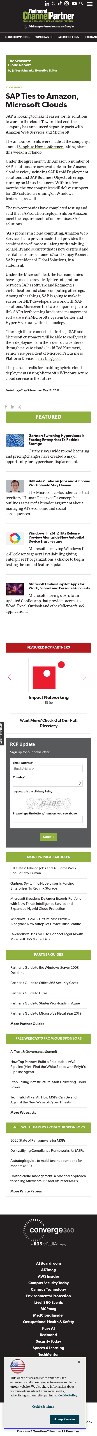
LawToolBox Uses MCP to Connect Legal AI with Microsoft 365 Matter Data (46, 937)
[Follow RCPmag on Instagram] (66, 5)
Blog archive (16, 52)
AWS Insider (48, 1277)
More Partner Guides (27, 1024)
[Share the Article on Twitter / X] (18, 407)
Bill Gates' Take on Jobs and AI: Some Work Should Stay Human (59, 483)
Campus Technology (48, 1290)
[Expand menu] (90, 5)
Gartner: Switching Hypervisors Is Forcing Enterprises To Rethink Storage (56, 440)
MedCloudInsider (48, 1315)
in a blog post (49, 358)
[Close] (79, 1362)
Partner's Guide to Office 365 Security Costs (44, 983)
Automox (52, 704)
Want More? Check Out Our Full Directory (49, 723)
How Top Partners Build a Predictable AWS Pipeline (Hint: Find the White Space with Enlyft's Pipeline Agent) (48, 1067)
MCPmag (49, 1309)
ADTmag (48, 1270)
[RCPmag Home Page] (48, 12)
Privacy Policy (43, 791)
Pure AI (48, 1329)
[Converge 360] (48, 1231)
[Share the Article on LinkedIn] (11, 407)
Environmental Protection (48, 1296)
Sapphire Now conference (40, 147)
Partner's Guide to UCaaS (30, 993)
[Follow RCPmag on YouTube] (74, 4)
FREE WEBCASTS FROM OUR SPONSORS (49, 1038)
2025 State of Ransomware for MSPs (38, 1141)
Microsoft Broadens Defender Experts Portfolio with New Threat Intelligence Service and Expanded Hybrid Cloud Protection (45, 904)
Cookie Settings (43, 1406)
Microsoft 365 (68, 37)
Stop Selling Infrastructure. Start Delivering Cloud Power (48, 1084)
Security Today (48, 1342)
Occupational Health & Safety (48, 1322)
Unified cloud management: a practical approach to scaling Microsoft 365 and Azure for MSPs (48, 1178)
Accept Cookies (65, 1419)
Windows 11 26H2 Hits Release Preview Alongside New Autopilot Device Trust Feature (56, 538)
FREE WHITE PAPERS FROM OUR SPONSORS (48, 1127)
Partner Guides (48, 955)
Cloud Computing (17, 37)
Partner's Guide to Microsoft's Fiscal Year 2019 (45, 1013)
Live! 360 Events (48, 1303)
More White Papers (26, 1191)
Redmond (48, 1335)
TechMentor (48, 1355)
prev (10, 677)
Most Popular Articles (48, 857)
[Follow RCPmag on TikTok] (60, 5)
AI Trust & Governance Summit (33, 1052)
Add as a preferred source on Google (51, 26)
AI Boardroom (48, 1264)
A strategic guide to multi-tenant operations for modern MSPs (46, 1163)
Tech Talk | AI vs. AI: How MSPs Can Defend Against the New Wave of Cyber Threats (43, 1100)
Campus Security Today (48, 1283)
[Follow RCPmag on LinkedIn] (47, 5)
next (84, 677)
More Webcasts (23, 1113)
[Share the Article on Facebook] (4, 407)
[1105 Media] (48, 1244)
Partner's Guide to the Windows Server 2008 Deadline (44, 970)
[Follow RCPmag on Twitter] (53, 4)
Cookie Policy (67, 1395)
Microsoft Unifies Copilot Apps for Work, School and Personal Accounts (59, 586)
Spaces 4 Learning (48, 1348)
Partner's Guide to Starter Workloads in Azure (45, 1003)
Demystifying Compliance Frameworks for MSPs (47, 1151)
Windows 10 (44, 37)
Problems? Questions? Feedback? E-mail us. (48, 1431)
